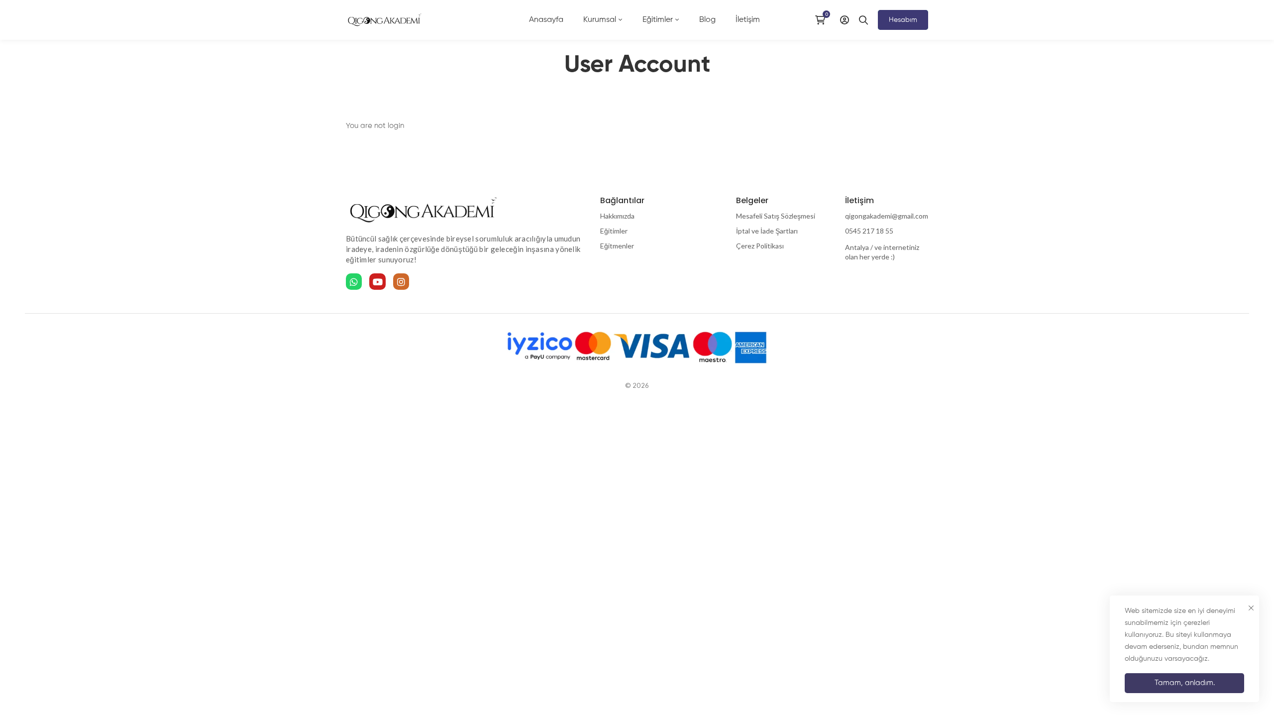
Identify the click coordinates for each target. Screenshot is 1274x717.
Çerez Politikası (760, 245)
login (396, 125)
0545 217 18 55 (869, 231)
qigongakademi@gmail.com (886, 216)
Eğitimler (614, 231)
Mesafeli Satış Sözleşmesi (775, 216)
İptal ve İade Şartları (767, 231)
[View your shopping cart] (822, 19)
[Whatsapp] (354, 281)
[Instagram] (401, 281)
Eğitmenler (617, 245)
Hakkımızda (617, 216)
